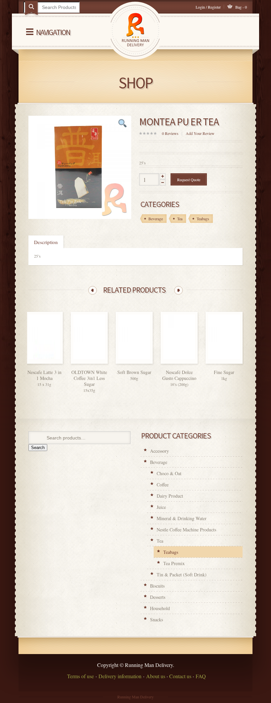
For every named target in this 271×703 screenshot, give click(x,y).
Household (160, 608)
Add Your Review (200, 133)
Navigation (53, 32)
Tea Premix (174, 563)
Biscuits (157, 586)
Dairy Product (170, 496)
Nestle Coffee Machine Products (186, 529)
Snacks (156, 619)
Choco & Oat (169, 473)
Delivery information (119, 676)
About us (155, 676)
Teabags (170, 552)
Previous (92, 290)
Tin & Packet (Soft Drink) (182, 574)
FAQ (201, 676)
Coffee (163, 484)
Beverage (158, 462)
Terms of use (80, 676)
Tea (160, 541)
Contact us (180, 676)
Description (46, 242)
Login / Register (208, 7)
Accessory (159, 451)
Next (178, 290)
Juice (161, 507)
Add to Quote (53, 361)
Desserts (157, 597)
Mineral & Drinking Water (182, 518)
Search (38, 447)
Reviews (170, 133)
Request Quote (188, 179)
